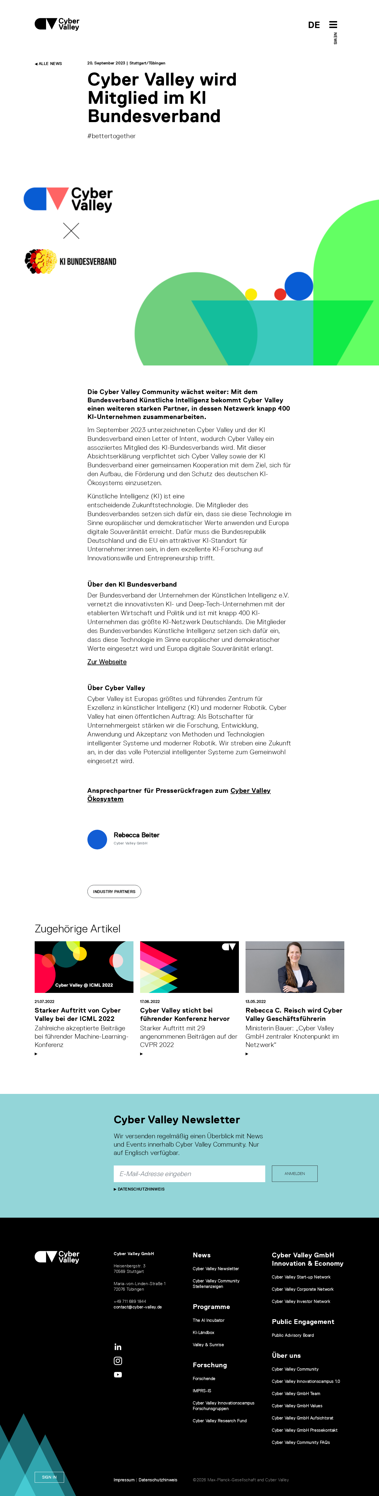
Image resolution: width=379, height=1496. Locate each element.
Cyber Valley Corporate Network (303, 1289)
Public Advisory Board (293, 1335)
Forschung (210, 1365)
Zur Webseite (107, 661)
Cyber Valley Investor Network (301, 1301)
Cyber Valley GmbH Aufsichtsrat (302, 1418)
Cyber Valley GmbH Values (297, 1405)
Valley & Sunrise (208, 1344)
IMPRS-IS (202, 1390)
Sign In (49, 1477)
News (335, 38)
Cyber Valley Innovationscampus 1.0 (306, 1381)
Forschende (204, 1378)
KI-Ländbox (203, 1332)
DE (314, 25)
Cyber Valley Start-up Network (301, 1277)
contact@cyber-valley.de (138, 1307)
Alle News (49, 63)
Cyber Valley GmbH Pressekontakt (305, 1430)
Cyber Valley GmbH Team (296, 1393)
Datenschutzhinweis (141, 1189)
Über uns (286, 1355)
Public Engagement (303, 1321)
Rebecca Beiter (137, 835)
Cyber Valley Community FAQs (301, 1442)
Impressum (124, 1479)
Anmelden (295, 1173)
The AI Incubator (209, 1320)
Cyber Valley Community (295, 1369)
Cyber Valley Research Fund (220, 1420)
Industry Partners (114, 891)
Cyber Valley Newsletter (216, 1268)
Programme (211, 1306)
